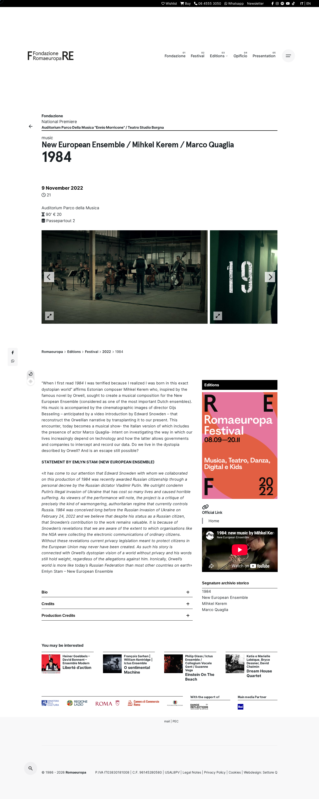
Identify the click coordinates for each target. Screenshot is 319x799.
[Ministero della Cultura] (50, 703)
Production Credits (58, 616)
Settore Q (270, 772)
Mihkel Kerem (214, 603)
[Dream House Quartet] (235, 663)
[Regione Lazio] (77, 703)
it (301, 3)
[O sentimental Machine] (112, 663)
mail (167, 721)
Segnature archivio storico (225, 583)
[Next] (270, 277)
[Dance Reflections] (199, 707)
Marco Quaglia (215, 609)
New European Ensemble (225, 597)
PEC (175, 721)
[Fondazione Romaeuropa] (50, 56)
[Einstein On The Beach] (173, 663)
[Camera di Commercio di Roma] (143, 703)
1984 (206, 591)
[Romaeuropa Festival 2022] (239, 395)
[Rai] (240, 707)
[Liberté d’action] (51, 663)
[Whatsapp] (12, 361)
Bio (45, 592)
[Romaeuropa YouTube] (288, 3)
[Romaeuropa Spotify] (282, 3)
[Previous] (49, 277)
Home (214, 520)
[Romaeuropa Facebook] (273, 3)
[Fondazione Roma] (175, 703)
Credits (48, 604)
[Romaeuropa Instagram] (277, 3)
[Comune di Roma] (108, 703)
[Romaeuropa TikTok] (293, 3)
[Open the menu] (288, 55)
